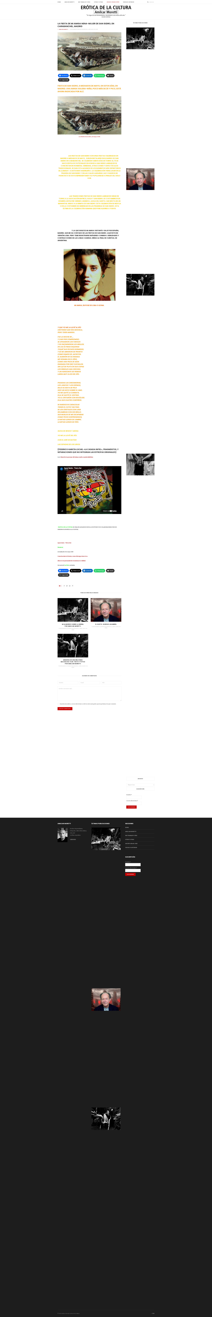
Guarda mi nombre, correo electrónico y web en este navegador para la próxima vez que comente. (88, 704)
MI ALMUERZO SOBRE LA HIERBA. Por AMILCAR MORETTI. (73, 625)
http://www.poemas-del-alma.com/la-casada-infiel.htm (77, 457)
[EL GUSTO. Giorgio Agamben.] (106, 610)
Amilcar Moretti (63, 29)
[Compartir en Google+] (69, 586)
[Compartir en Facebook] (64, 586)
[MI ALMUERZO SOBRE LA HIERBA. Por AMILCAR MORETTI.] (73, 610)
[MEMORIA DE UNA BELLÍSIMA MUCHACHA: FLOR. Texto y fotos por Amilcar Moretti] (73, 645)
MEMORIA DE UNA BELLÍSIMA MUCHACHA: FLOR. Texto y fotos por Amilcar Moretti (73, 662)
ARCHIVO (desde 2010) (113, 2)
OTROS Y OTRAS (98, 2)
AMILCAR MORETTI (69, 2)
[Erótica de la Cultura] (106, 12)
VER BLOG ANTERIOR (128, 2)
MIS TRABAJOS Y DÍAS (84, 2)
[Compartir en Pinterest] (72, 586)
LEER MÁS (73, 839)
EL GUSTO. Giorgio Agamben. (106, 624)
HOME (59, 2)
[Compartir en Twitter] (67, 586)
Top (153, 1313)
